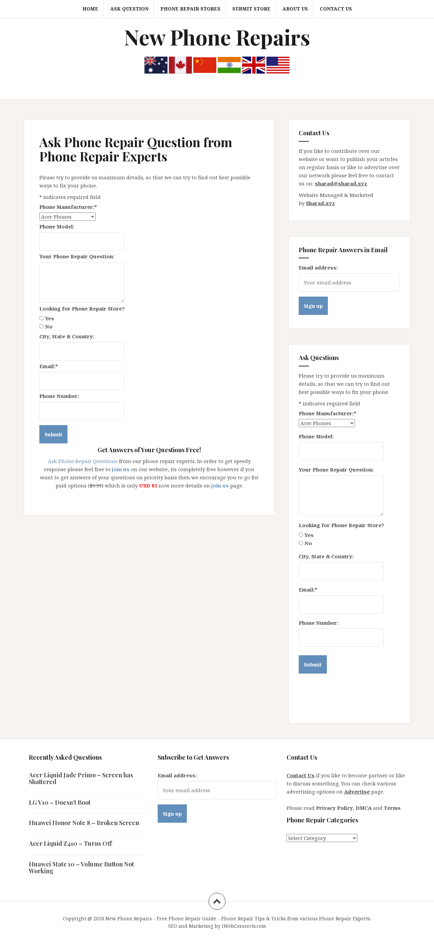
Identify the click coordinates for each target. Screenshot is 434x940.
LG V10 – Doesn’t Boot (60, 802)
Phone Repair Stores (190, 8)
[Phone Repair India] (229, 64)
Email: (48, 366)
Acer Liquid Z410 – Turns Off (70, 843)
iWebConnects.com (244, 926)
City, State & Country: (66, 336)
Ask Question (129, 8)
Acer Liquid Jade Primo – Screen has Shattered (81, 778)
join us (121, 469)
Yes (49, 318)
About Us (295, 8)
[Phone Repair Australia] (155, 64)
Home (90, 8)
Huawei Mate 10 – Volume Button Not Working (81, 867)
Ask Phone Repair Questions (83, 461)
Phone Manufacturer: (68, 206)
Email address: (318, 267)
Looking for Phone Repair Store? (82, 308)
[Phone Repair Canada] (180, 64)
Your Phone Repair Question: (76, 256)
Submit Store (251, 8)
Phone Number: (59, 396)
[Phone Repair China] (204, 64)
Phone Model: (56, 226)
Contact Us (336, 8)
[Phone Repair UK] (253, 64)
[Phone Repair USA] (278, 64)
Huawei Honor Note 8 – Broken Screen (84, 823)
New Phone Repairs (217, 37)
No (49, 326)
